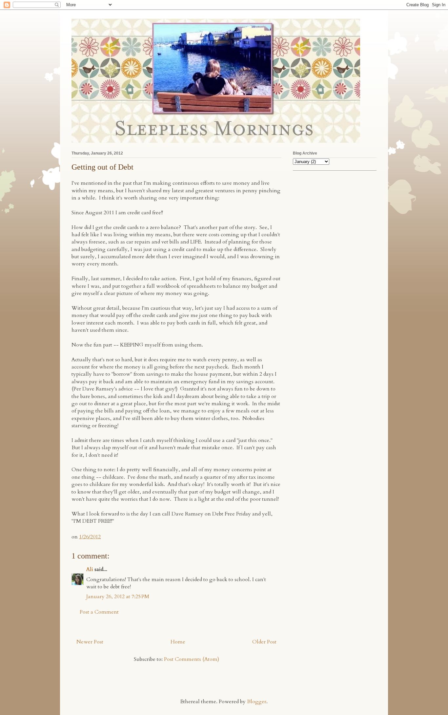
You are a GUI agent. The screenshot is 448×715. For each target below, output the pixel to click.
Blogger (256, 701)
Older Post (264, 641)
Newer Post (89, 641)
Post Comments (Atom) (191, 659)
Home (178, 641)
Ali (89, 569)
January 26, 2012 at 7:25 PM (117, 596)
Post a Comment (99, 612)
